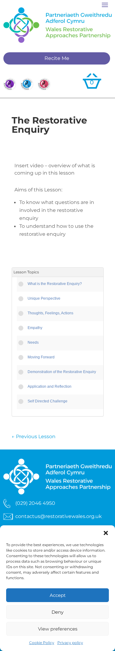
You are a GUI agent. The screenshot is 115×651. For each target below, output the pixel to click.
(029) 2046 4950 (35, 503)
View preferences (57, 629)
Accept (58, 595)
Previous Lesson (34, 436)
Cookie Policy (41, 642)
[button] (106, 533)
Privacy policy (70, 642)
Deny (57, 612)
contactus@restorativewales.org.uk (58, 516)
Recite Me (56, 58)
